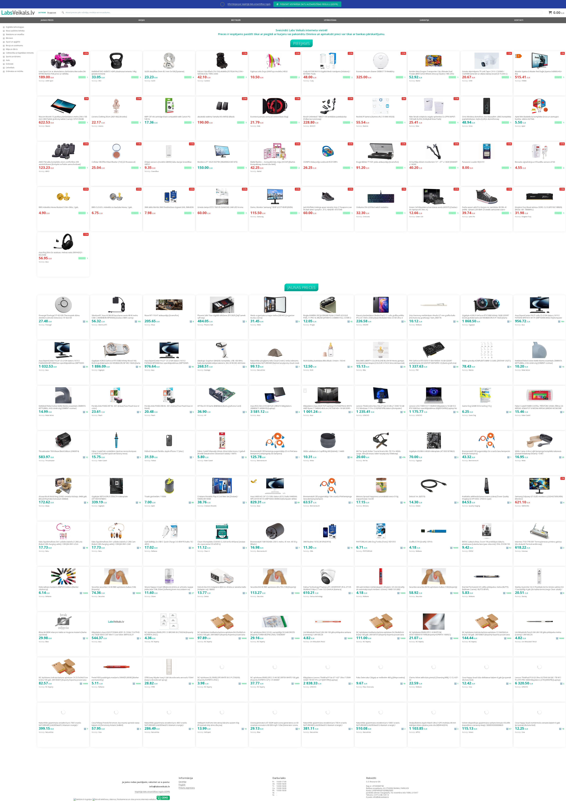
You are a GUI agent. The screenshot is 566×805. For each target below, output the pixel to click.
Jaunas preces (47, 20)
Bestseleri (236, 20)
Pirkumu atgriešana (187, 788)
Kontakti (518, 20)
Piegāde (182, 785)
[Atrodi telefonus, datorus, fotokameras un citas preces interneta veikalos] (124, 799)
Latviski (42, 12)
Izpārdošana (330, 20)
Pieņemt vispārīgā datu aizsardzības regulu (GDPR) (309, 4)
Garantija (424, 20)
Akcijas (141, 20)
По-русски (51, 12)
